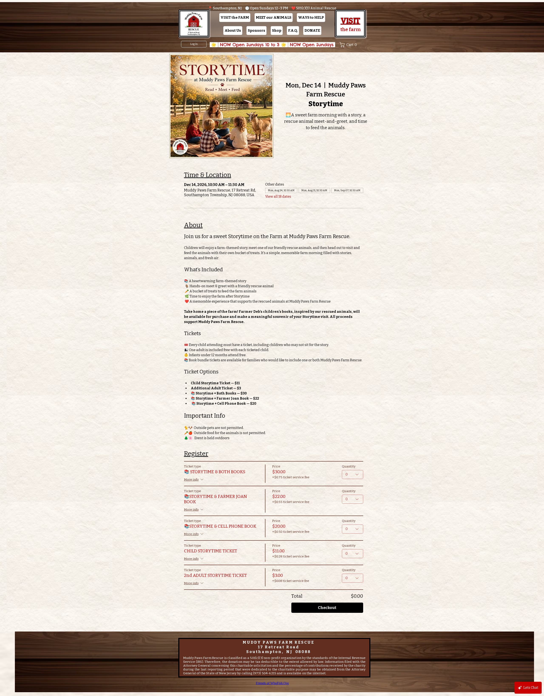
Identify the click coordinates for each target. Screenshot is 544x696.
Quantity (349, 466)
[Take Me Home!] (193, 23)
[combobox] (352, 474)
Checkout (327, 607)
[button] (234, 17)
